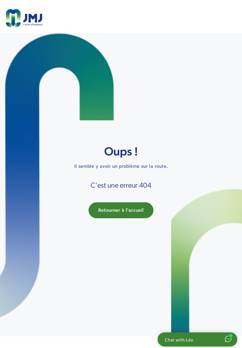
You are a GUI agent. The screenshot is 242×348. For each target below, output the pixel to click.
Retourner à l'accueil (121, 209)
